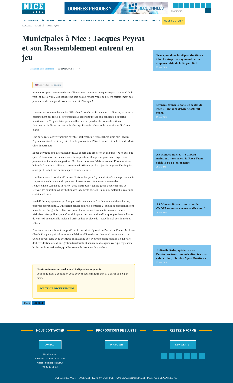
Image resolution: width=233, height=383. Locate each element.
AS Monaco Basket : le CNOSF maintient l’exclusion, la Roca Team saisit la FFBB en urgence (179, 158)
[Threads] (192, 5)
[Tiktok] (197, 5)
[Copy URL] (113, 68)
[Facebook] (175, 5)
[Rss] (202, 356)
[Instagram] (186, 5)
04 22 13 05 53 (50, 367)
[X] (128, 68)
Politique (53, 26)
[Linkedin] (203, 5)
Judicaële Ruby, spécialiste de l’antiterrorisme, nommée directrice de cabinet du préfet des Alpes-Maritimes (181, 254)
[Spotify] (194, 356)
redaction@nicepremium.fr (50, 362)
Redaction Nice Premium (42, 69)
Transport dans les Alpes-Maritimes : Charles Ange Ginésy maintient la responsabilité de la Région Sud (180, 59)
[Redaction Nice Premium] (25, 69)
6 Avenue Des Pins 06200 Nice (50, 358)
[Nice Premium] (33, 8)
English (57, 85)
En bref (39, 303)
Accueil (27, 26)
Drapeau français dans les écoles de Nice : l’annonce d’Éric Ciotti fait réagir (179, 108)
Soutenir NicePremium (57, 288)
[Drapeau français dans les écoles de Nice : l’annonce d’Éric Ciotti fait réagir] (182, 87)
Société (39, 26)
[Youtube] (208, 5)
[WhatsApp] (135, 68)
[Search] (208, 10)
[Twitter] (180, 5)
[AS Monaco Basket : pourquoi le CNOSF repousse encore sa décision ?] (182, 186)
